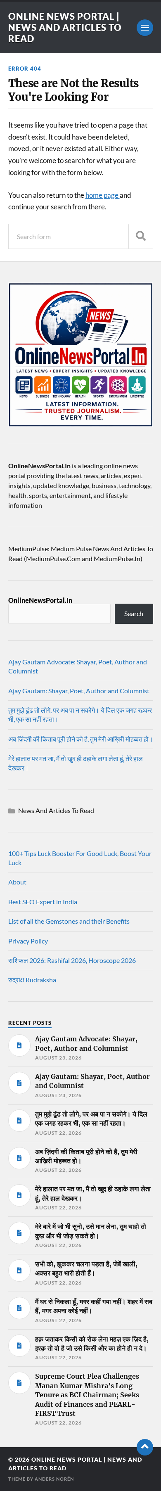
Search (133, 613)
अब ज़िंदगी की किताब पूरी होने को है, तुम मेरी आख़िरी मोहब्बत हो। (80, 739)
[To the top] (145, 1447)
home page (102, 195)
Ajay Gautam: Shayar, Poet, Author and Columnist (78, 691)
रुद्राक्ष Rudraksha (32, 980)
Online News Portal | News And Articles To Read (65, 27)
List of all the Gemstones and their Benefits (69, 921)
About (17, 882)
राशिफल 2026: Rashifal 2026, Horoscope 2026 (72, 960)
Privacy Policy (28, 941)
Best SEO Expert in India (42, 902)
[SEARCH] (140, 236)
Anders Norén (54, 1479)
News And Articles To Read (56, 810)
